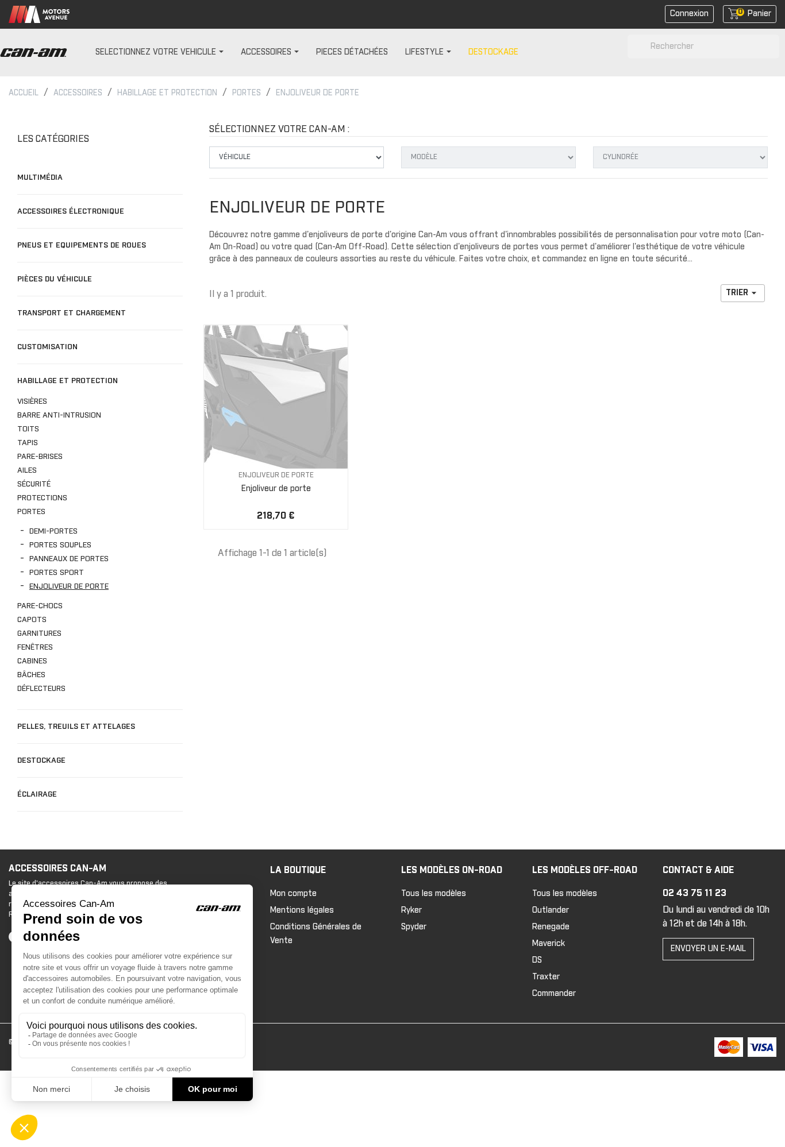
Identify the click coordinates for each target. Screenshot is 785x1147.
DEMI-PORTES (53, 531)
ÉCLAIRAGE (37, 794)
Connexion (689, 14)
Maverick (548, 944)
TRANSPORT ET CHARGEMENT (71, 313)
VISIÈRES (32, 401)
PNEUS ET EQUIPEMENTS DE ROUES (81, 245)
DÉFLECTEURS (41, 689)
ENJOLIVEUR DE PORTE (69, 586)
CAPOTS (32, 620)
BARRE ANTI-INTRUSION (59, 415)
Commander (554, 994)
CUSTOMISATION (47, 347)
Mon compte (293, 894)
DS (537, 960)
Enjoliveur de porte (276, 489)
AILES (28, 470)
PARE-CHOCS (41, 606)
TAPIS (27, 443)
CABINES (32, 661)
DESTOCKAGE (41, 760)
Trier (743, 293)
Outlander (550, 910)
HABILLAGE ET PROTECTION (67, 381)
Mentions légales (302, 910)
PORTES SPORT (56, 573)
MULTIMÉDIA (40, 177)
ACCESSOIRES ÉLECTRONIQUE (70, 211)
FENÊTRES (35, 647)
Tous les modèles (433, 894)
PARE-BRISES (41, 457)
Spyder (413, 927)
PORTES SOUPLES (60, 545)
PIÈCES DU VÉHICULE (54, 279)
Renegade (550, 927)
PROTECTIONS (43, 498)
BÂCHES (32, 675)
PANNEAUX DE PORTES (69, 559)
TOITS (29, 429)
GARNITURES (39, 634)
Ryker (411, 910)
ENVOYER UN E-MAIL (708, 949)
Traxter (546, 977)
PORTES (32, 512)
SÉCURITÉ (34, 484)
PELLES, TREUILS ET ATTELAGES (76, 727)
